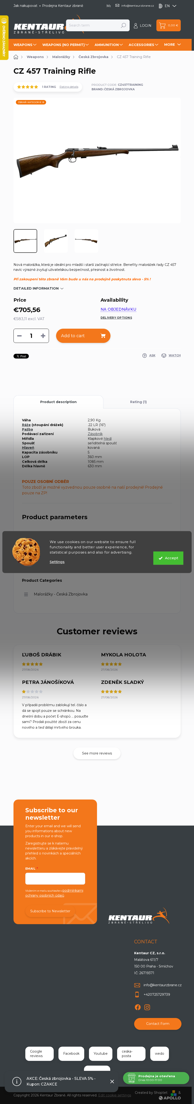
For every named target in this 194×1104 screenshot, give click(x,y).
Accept (171, 558)
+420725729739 (157, 994)
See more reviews (97, 753)
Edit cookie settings (114, 1095)
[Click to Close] (112, 1081)
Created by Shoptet (151, 1092)
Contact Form (157, 1024)
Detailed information (36, 288)
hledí (108, 438)
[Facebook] (137, 1006)
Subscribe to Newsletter (50, 911)
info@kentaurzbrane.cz (163, 985)
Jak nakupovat (25, 6)
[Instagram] (147, 1006)
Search (123, 25)
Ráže (26, 425)
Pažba (27, 429)
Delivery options (116, 317)
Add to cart (73, 335)
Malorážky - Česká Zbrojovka (61, 594)
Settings (57, 561)
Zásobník (95, 434)
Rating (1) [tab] (138, 402)
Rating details (69, 86)
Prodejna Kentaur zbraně (62, 6)
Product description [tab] (58, 402)
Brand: (113, 89)
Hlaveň (28, 447)
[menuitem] (25, 45)
